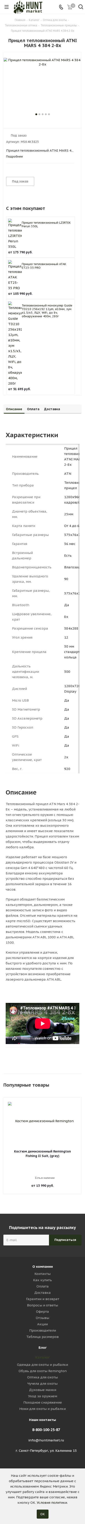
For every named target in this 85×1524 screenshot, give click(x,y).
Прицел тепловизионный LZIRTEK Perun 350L (46, 224)
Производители (42, 1330)
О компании (42, 1266)
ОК (42, 1514)
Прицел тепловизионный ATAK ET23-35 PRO (44, 266)
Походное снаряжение (42, 1402)
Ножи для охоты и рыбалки (42, 1409)
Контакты (42, 1274)
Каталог (42, 1357)
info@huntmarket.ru (46, 1440)
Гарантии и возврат (42, 1299)
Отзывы (42, 1318)
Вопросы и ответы (42, 1305)
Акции (42, 1324)
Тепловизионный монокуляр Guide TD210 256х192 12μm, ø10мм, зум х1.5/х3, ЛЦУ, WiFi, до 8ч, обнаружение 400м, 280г (47, 311)
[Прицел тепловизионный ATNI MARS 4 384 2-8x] (42, 85)
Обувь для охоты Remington (43, 1371)
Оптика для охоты (42, 1377)
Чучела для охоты (42, 1383)
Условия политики (52, 1502)
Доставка (42, 1292)
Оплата (42, 1286)
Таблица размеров (42, 1337)
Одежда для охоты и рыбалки (42, 1364)
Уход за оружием (42, 1396)
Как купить (42, 1280)
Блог (43, 1347)
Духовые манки (42, 1390)
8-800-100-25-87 (46, 1429)
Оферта (42, 1311)
